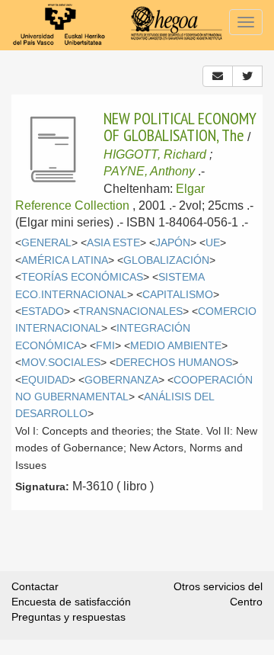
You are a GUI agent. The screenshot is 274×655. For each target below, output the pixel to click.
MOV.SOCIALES (60, 362)
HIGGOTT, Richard (155, 154)
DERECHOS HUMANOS (174, 362)
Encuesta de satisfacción (71, 602)
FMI (105, 346)
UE (213, 243)
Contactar (35, 586)
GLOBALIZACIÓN (166, 260)
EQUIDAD (45, 380)
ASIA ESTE (113, 243)
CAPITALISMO (177, 294)
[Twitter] (247, 76)
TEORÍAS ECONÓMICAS (82, 277)
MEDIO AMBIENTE (175, 346)
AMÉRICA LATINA (64, 260)
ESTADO (42, 311)
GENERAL (46, 243)
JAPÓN (172, 243)
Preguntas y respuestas (68, 617)
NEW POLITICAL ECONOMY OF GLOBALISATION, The (180, 127)
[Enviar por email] (217, 76)
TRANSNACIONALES (131, 311)
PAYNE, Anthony (149, 171)
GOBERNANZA (121, 380)
